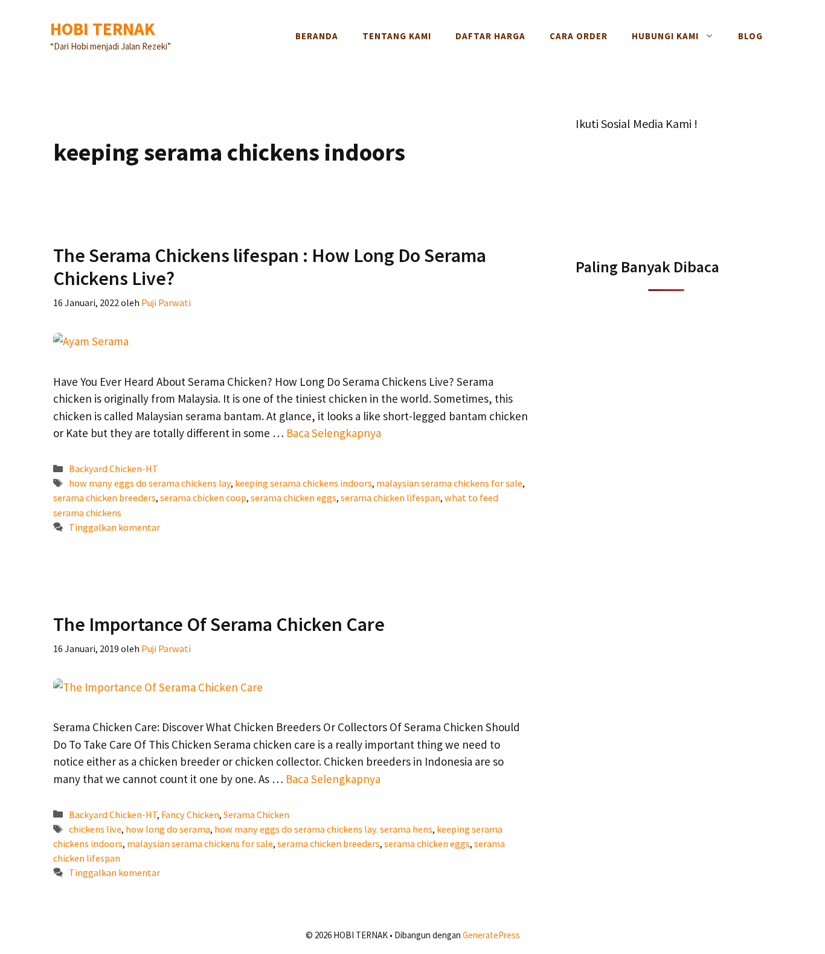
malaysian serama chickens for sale (449, 483)
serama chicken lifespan (390, 497)
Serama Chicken (256, 814)
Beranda (316, 36)
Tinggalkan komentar (114, 527)
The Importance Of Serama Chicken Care (219, 624)
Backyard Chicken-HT (113, 469)
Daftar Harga (490, 36)
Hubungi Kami (665, 36)
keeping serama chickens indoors (303, 483)
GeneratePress (491, 935)
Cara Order (579, 36)
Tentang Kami (396, 36)
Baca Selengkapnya (333, 433)
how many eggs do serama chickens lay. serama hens (323, 829)
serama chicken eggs (293, 497)
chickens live (95, 829)
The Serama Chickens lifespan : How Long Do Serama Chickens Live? (269, 266)
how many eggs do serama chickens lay (150, 483)
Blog (750, 36)
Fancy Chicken (190, 814)
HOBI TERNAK (102, 29)
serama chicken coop (203, 497)
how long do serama (168, 829)
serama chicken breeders (104, 497)
